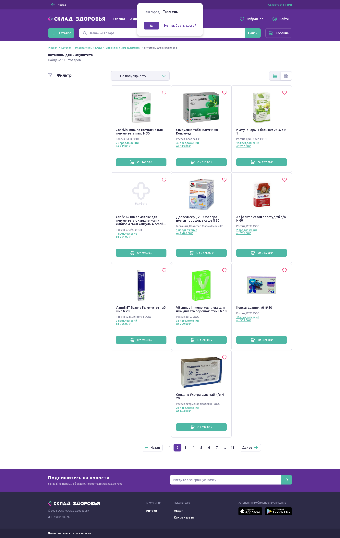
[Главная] (77, 18)
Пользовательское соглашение (69, 533)
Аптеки (151, 510)
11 (232, 447)
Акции (135, 19)
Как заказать (184, 517)
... (225, 447)
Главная (119, 19)
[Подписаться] (286, 480)
